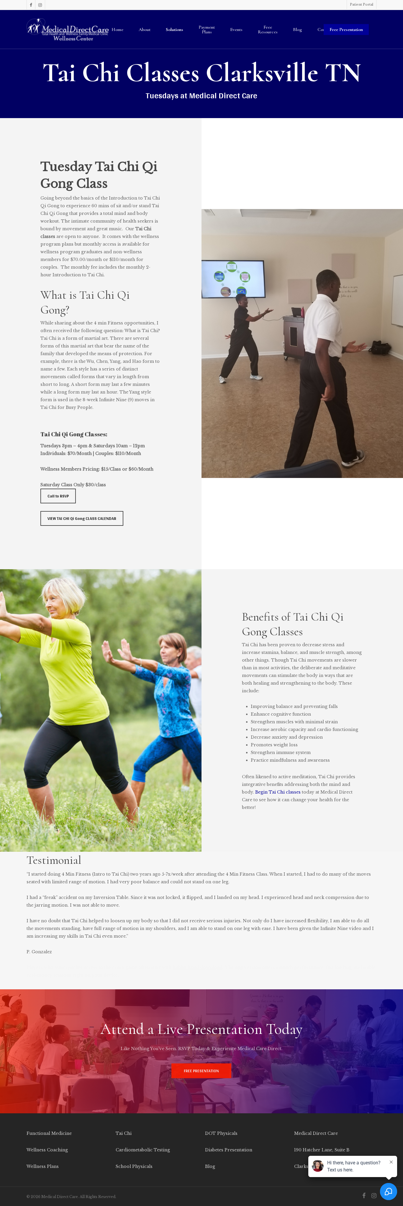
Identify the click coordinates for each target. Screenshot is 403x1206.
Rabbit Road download (197, 967)
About (144, 29)
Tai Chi (124, 1133)
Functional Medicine (49, 1133)
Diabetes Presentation (228, 1150)
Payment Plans (207, 29)
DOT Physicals (221, 1133)
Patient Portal (361, 4)
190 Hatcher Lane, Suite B (321, 1150)
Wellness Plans (43, 1166)
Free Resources (268, 29)
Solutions (174, 29)
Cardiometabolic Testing (143, 1150)
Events (236, 29)
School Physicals (134, 1166)
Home (117, 29)
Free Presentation (346, 29)
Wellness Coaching (47, 1150)
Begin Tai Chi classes (278, 792)
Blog (297, 29)
